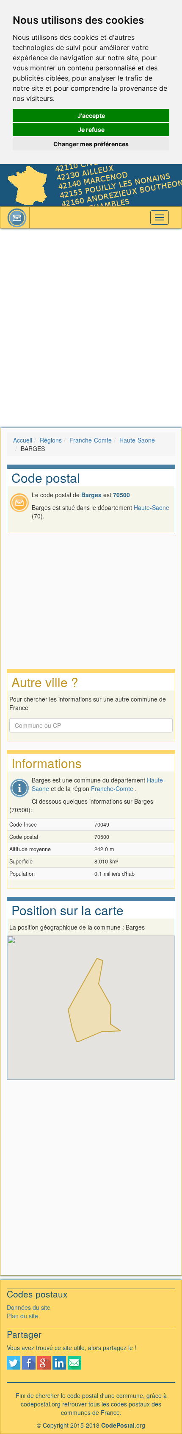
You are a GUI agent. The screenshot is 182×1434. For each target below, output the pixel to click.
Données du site (28, 1307)
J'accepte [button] (91, 115)
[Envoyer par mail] (74, 1362)
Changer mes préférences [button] (91, 144)
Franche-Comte (90, 440)
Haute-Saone (137, 440)
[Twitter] (13, 1362)
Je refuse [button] (91, 129)
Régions (51, 440)
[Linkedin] (59, 1362)
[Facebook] (29, 1362)
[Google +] (44, 1362)
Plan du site (22, 1315)
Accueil (22, 440)
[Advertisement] (91, 328)
